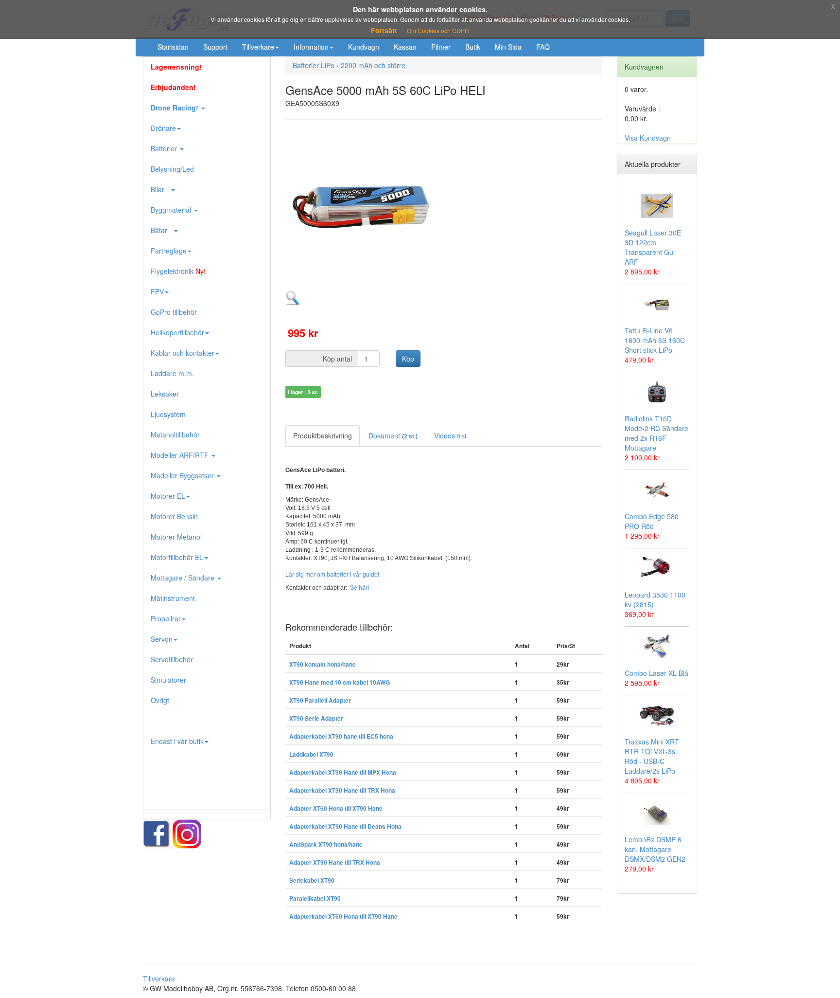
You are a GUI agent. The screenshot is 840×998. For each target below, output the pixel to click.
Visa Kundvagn (648, 138)
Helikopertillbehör (177, 332)
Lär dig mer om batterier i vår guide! (332, 574)
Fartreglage (169, 250)
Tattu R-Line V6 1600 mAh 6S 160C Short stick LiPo (655, 340)
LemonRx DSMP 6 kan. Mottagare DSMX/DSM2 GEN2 (655, 849)
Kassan (405, 47)
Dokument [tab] (393, 435)
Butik (472, 47)
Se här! (359, 587)
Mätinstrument (173, 598)
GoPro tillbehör (174, 312)
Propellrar (166, 618)
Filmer (441, 47)
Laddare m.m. (172, 373)
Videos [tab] (450, 435)
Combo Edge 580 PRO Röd (652, 521)
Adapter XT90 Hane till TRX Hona (334, 862)
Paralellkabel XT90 (315, 898)
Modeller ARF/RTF (180, 455)
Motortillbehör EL (177, 557)
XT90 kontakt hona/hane (322, 664)
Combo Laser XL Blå (656, 673)
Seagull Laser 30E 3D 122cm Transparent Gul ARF (653, 247)
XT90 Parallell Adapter (320, 700)
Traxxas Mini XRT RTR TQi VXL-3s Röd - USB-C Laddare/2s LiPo (652, 756)
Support (215, 47)
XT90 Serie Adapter (316, 718)
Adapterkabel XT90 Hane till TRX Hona (342, 790)
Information (311, 47)
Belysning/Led (172, 169)
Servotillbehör (172, 659)
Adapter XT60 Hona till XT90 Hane (336, 808)
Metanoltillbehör (175, 434)
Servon (162, 639)
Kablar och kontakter (182, 353)
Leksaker (165, 394)
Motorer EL (168, 496)
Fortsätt (384, 30)
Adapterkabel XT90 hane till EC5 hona (341, 736)
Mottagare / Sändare (183, 577)
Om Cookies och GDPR (438, 30)
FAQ (543, 47)
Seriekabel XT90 (311, 880)
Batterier (165, 148)
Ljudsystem (168, 414)
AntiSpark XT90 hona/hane (326, 844)
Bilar (160, 189)
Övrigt (160, 700)
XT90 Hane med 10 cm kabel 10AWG (339, 682)
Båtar (162, 230)
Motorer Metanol (176, 537)
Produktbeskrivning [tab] (322, 435)
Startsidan (173, 47)
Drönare (163, 128)
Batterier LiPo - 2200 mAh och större (349, 65)
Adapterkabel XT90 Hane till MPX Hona (342, 772)
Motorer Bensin (174, 516)
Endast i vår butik (177, 741)
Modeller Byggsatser (183, 475)
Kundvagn (363, 47)
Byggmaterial (172, 210)
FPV (157, 291)
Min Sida (508, 47)
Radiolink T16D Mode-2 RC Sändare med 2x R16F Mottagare (656, 433)
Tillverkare (258, 47)
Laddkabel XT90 (311, 754)
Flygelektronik (178, 271)
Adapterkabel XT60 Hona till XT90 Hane (343, 916)
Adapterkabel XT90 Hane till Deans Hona (345, 826)
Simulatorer (168, 680)
